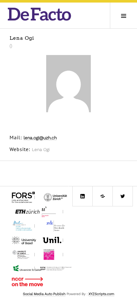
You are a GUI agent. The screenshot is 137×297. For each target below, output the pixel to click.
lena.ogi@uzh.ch (40, 137)
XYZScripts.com (101, 294)
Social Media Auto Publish (44, 294)
